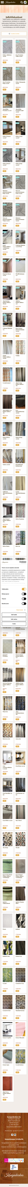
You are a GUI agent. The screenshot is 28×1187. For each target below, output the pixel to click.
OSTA (4, 62)
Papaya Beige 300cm (19, 438)
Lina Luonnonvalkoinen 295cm (7, 767)
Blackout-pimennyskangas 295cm (20, 219)
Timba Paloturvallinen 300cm (7, 357)
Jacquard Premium (5, 655)
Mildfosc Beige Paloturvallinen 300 (19, 685)
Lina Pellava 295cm (7, 820)
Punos (4, 929)
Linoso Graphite (7, 1037)
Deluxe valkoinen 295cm (7, 55)
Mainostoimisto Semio (14, 1185)
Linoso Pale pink (20, 1037)
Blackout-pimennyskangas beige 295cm (7, 192)
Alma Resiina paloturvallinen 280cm (7, 302)
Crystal (4, 983)
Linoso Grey (19, 956)
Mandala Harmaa (20, 1010)
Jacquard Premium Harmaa (20, 628)
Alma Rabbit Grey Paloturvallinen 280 (7, 412)
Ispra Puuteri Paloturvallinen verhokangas (19, 876)
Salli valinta (14, 619)
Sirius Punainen (20, 519)
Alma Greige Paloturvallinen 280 (19, 384)
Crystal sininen (19, 1065)
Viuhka (17, 355)
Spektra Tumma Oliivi (20, 902)
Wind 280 (5, 711)
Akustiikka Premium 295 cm (7, 110)
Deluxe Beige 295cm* (19, 164)
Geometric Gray (20, 983)
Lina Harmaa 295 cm (20, 794)
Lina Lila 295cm (7, 627)
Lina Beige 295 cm (20, 766)
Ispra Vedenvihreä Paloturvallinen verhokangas (7, 876)
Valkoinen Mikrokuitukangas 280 (7, 493)
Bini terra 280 (6, 739)
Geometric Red (6, 1010)
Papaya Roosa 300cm (6, 438)
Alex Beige (5, 847)
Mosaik (17, 847)
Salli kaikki (14, 614)
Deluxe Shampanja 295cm (20, 82)
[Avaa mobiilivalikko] (2, 2)
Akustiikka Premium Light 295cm (20, 111)
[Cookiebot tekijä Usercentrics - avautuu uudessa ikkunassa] (19, 562)
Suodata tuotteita (15, 33)
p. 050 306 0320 (14, 1125)
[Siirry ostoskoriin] (25, 2)
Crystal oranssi (6, 383)
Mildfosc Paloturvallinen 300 (19, 302)
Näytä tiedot (19, 610)
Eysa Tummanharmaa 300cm (20, 412)
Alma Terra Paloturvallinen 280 (7, 1093)
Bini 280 (18, 546)
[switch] (24, 594)
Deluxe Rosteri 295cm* (6, 164)
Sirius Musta (6, 546)
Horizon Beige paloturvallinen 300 (19, 656)
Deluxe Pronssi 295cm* (7, 137)
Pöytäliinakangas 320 (20, 274)
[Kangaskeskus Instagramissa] (15, 1135)
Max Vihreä (18, 820)
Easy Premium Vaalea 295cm (19, 55)
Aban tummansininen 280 (20, 713)
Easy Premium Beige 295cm (6, 82)
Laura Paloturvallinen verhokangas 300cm (7, 247)
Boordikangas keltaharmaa (19, 465)
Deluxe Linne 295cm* (19, 137)
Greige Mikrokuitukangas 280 (20, 493)
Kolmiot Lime (6, 956)
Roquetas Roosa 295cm (7, 274)
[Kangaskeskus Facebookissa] (12, 1135)
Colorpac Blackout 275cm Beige (20, 246)
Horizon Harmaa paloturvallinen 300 (7, 685)
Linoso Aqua (6, 1065)
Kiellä (14, 623)
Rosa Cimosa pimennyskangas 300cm (20, 330)
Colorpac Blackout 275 (7, 329)
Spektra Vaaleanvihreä (6, 902)
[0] (25, 2)
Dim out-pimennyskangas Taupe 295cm (7, 219)
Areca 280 (18, 739)
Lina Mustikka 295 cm (7, 794)
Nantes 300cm (6, 464)
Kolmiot (18, 929)
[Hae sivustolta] (22, 2)
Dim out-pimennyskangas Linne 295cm (20, 192)
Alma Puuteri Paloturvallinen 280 (7, 520)
